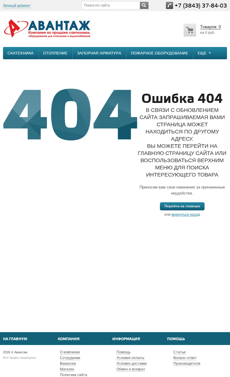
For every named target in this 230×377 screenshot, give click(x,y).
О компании (70, 352)
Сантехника (20, 53)
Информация (126, 339)
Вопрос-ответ (185, 358)
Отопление (55, 53)
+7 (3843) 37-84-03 (201, 5)
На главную (15, 339)
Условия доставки (131, 363)
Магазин (67, 369)
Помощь (176, 339)
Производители (186, 363)
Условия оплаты (130, 358)
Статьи (179, 352)
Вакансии (68, 363)
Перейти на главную (182, 206)
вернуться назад (186, 214)
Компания (69, 339)
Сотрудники (70, 358)
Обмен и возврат (130, 369)
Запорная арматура (99, 53)
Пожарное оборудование (159, 53)
